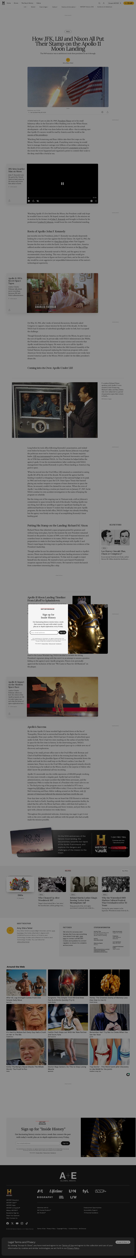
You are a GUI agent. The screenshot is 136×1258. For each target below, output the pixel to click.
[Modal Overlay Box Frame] (68, 629)
